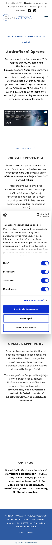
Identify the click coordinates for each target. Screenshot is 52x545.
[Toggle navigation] (46, 17)
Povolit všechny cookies (26, 309)
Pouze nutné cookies (26, 327)
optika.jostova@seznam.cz (36, 3)
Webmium (32, 542)
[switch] (45, 272)
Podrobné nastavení (34, 300)
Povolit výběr (26, 318)
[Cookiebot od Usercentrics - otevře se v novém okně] (37, 215)
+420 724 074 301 (14, 3)
